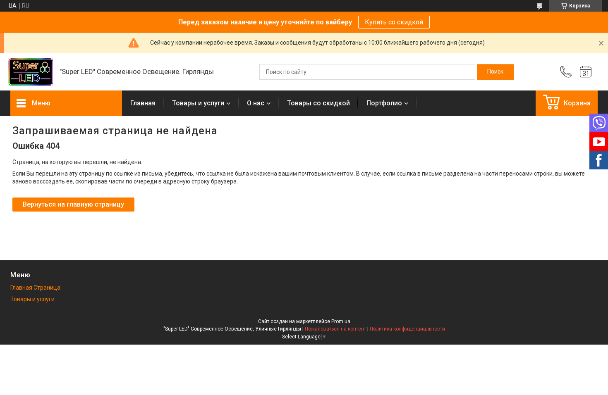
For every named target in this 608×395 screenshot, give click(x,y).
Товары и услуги (198, 103)
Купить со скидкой (394, 22)
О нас (255, 103)
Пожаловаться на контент (335, 329)
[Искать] (495, 72)
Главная (143, 103)
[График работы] (585, 72)
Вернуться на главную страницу (73, 204)
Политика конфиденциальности (407, 329)
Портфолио (384, 103)
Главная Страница (35, 287)
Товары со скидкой (318, 103)
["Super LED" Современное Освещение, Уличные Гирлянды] (30, 72)
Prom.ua (340, 321)
